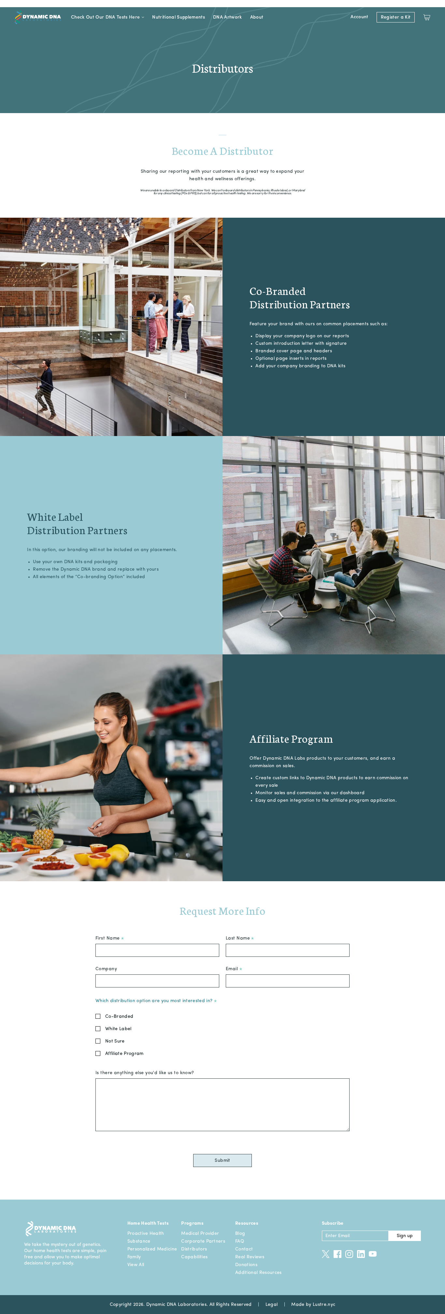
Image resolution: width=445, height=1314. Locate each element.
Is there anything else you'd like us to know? (144, 1073)
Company (106, 969)
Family (134, 1257)
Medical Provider (200, 1233)
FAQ (239, 1241)
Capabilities (194, 1257)
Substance (139, 1241)
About (257, 17)
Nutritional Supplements (178, 17)
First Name (108, 938)
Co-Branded (119, 1016)
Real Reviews (249, 1257)
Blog (240, 1233)
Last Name (238, 938)
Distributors (194, 1249)
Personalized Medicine (152, 1249)
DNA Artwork (227, 17)
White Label (118, 1029)
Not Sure (115, 1041)
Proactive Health (145, 1233)
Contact (244, 1249)
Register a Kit (396, 17)
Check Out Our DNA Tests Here (105, 17)
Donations (246, 1265)
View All (135, 1265)
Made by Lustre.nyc (313, 1304)
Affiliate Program (124, 1053)
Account (359, 17)
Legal (272, 1304)
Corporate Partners (203, 1241)
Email (232, 969)
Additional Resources (258, 1272)
